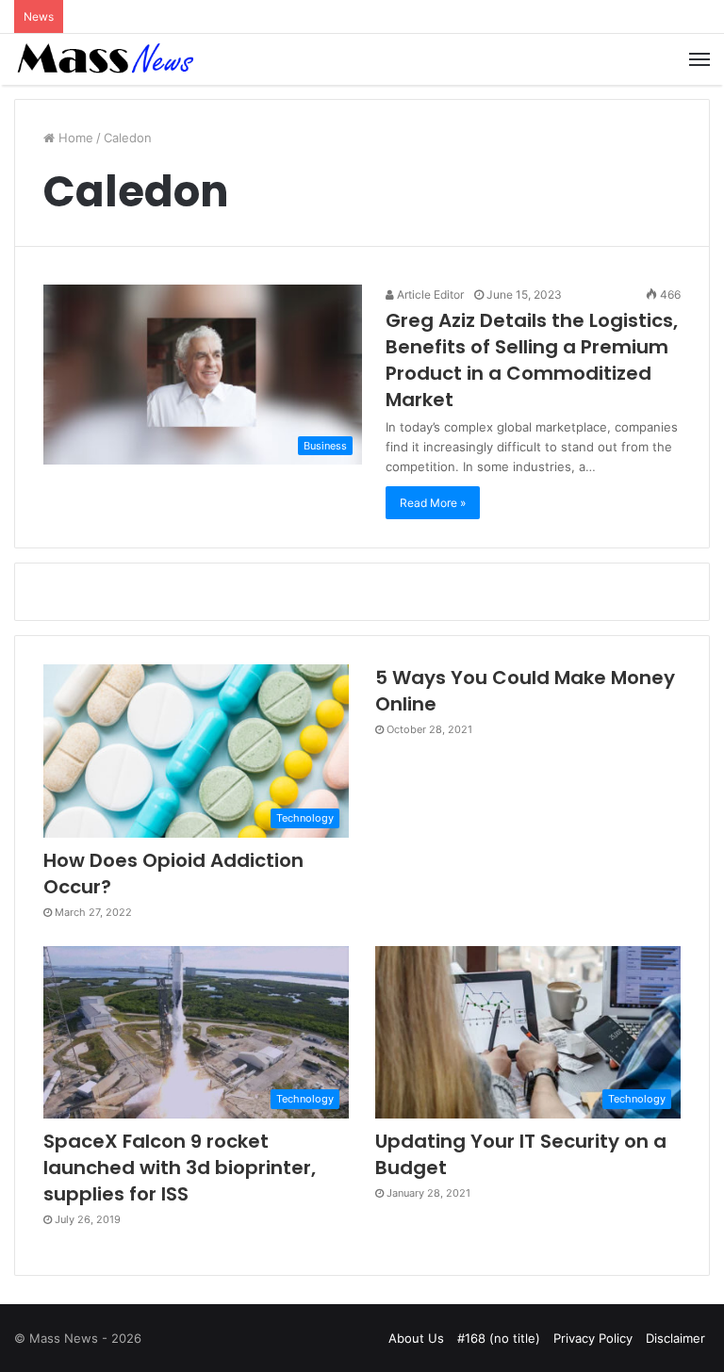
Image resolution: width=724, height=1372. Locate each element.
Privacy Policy (593, 1338)
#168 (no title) (498, 1338)
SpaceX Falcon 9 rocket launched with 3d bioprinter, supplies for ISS (179, 1167)
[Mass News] (103, 59)
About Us (416, 1338)
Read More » (433, 503)
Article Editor (429, 294)
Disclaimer (675, 1338)
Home (74, 137)
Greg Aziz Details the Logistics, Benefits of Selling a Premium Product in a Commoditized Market (532, 360)
